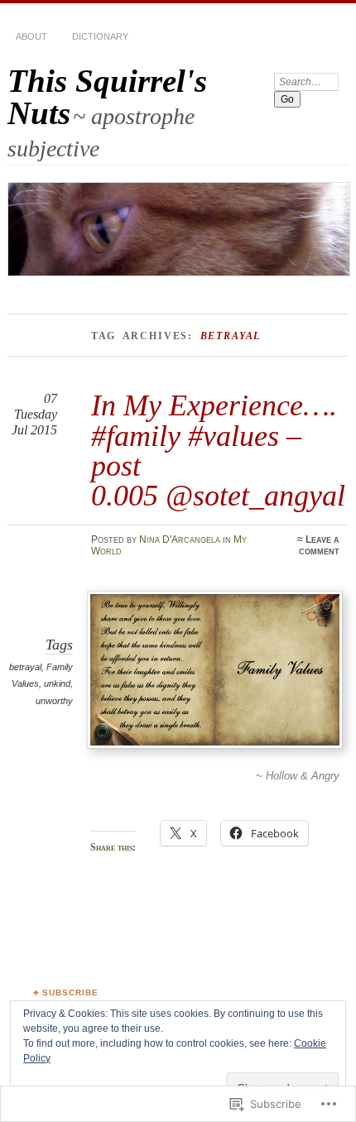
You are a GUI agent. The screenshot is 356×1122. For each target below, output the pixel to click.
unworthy (54, 701)
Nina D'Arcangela (179, 539)
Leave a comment (319, 545)
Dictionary (100, 36)
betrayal (25, 667)
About (31, 36)
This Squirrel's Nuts (107, 97)
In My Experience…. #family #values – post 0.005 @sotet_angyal (218, 450)
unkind (57, 683)
